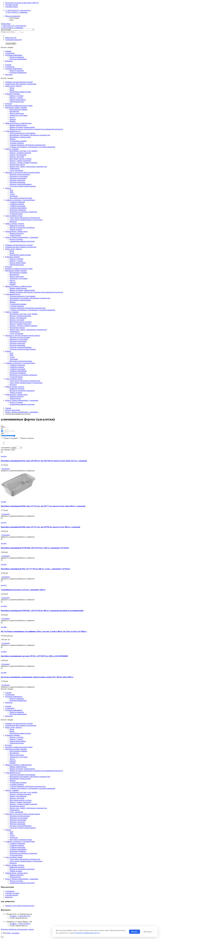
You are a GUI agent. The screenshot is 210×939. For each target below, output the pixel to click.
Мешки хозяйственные (18, 125)
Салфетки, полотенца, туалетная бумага (20, 200)
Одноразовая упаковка (18, 141)
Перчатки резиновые (17, 182)
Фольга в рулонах (16, 239)
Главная (8, 51)
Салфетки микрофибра (18, 208)
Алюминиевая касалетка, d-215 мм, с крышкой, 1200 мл (23, 590)
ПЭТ (11, 190)
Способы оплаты (11, 7)
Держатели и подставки (18, 115)
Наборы (13, 139)
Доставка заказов (11, 5)
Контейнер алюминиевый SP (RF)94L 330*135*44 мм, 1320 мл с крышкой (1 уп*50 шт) (35, 548)
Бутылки (8, 103)
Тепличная (14, 196)
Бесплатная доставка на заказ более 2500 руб (22, 3)
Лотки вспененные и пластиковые (22, 133)
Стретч (12, 194)
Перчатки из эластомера (19, 176)
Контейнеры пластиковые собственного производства (30, 135)
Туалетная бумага (16, 214)
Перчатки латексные (17, 180)
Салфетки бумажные (17, 202)
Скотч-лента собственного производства (25, 218)
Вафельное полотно (17, 225)
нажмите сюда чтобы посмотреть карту (19, 906)
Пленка (8, 188)
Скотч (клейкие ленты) (13, 216)
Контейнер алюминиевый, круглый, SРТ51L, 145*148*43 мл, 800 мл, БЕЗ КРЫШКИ (34, 656)
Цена (3, 427)
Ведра (12, 88)
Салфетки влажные (17, 204)
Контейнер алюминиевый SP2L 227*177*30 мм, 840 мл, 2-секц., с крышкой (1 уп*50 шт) (35, 569)
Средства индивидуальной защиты (23, 186)
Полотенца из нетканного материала (23, 212)
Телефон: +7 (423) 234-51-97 (20, 916)
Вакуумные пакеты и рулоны (21, 159)
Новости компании (17, 57)
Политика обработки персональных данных (17, 929)
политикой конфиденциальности (87, 933)
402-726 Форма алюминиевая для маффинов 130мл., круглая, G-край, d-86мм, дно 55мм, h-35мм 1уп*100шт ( (44, 631)
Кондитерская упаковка (18, 109)
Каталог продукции (12, 410)
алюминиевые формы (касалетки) (22, 241)
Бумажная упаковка (12, 94)
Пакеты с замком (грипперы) (20, 161)
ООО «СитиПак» (13, 933)
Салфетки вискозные (17, 206)
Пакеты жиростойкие (18, 100)
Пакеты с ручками (16, 96)
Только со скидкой (10, 438)
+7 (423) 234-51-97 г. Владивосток (18, 10)
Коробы (12, 121)
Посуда (12, 117)
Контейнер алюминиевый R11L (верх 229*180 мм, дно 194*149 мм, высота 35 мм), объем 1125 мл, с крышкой (44, 461)
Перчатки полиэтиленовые (20, 174)
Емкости (13, 119)
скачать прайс (11, 43)
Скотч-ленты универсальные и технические (26, 220)
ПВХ (11, 192)
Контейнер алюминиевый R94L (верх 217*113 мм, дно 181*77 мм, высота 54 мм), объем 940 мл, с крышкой (43, 506)
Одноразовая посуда (12, 131)
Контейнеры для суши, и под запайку (24, 151)
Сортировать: (6, 448)
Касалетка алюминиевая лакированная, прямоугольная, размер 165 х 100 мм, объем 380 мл (37, 677)
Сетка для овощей (16, 170)
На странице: (6, 450)
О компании (9, 53)
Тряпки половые (16, 229)
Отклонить (148, 932)
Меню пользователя (12, 16)
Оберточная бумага (17, 102)
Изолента (13, 222)
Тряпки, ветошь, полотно (14, 223)
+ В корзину (5, 469)
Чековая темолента (17, 233)
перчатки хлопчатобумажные (21, 184)
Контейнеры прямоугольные (20, 92)
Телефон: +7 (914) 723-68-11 (20, 924)
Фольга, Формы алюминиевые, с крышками (21, 237)
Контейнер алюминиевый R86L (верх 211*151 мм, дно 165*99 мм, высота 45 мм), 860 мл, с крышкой (40, 527)
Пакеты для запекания (18, 155)
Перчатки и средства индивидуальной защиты (22, 172)
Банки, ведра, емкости (13, 86)
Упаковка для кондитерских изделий (19, 82)
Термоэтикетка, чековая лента (16, 231)
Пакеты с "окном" (16, 98)
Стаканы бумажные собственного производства (28, 145)
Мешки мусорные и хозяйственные (18, 123)
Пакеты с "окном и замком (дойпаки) (23, 162)
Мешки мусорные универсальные (22, 127)
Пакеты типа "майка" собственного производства (28, 166)
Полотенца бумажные (18, 210)
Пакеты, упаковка (12, 149)
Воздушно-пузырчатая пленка (21, 198)
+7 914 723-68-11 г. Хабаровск (16, 12)
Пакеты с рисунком (17, 157)
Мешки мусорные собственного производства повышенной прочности (36, 129)
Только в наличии (27, 438)
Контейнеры (14, 111)
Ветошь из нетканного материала (22, 227)
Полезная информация (13, 55)
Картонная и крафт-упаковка (16, 107)
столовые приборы (17, 143)
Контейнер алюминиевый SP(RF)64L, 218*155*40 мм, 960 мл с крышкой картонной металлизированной (42, 610)
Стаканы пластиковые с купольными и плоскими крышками (32, 147)
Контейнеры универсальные (20, 137)
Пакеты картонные (17, 113)
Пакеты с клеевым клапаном (20, 153)
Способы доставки (12, 893)
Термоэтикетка (15, 235)
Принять (134, 932)
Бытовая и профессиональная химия (18, 105)
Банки (12, 90)
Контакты (9, 61)
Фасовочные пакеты (17, 164)
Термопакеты (15, 168)
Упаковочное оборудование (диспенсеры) (20, 84)
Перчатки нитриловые (18, 178)
